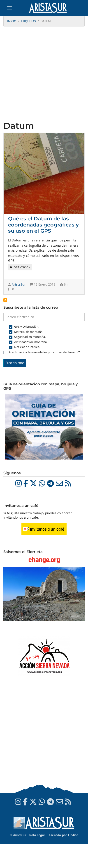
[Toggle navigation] (9, 8)
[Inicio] (49, 8)
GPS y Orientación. (26, 326)
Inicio (11, 21)
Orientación (21, 267)
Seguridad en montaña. (30, 337)
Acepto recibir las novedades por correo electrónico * (44, 352)
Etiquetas (28, 21)
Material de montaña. (28, 332)
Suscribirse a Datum (5, 300)
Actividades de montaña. (30, 342)
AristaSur (19, 284)
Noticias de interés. (27, 347)
